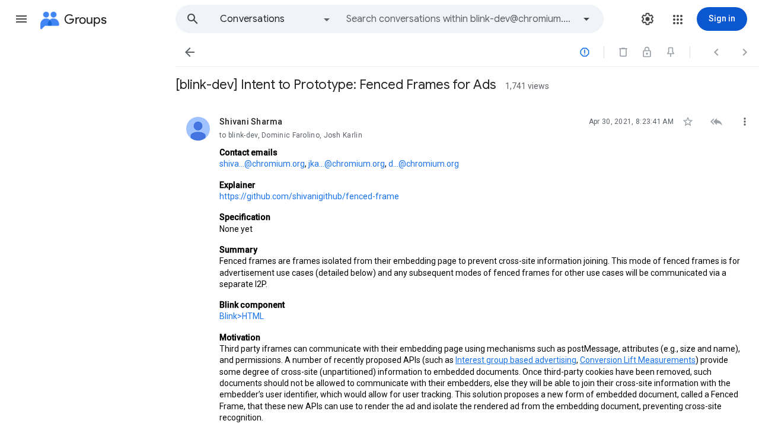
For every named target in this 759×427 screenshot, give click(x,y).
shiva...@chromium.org (262, 163)
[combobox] (460, 19)
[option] (276, 19)
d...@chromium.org (423, 163)
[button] (21, 19)
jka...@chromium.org (346, 163)
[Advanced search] (586, 19)
